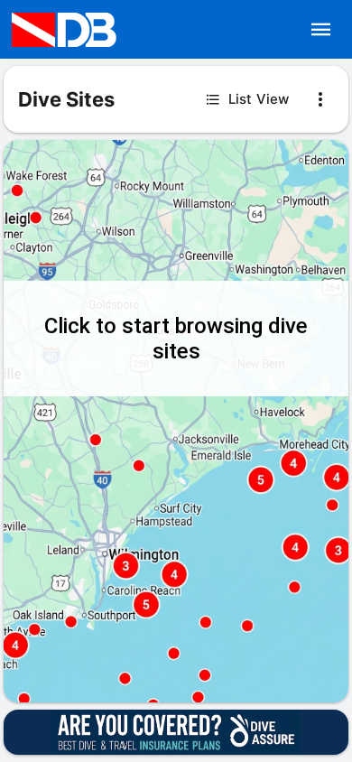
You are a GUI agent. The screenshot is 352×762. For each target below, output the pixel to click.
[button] (321, 30)
